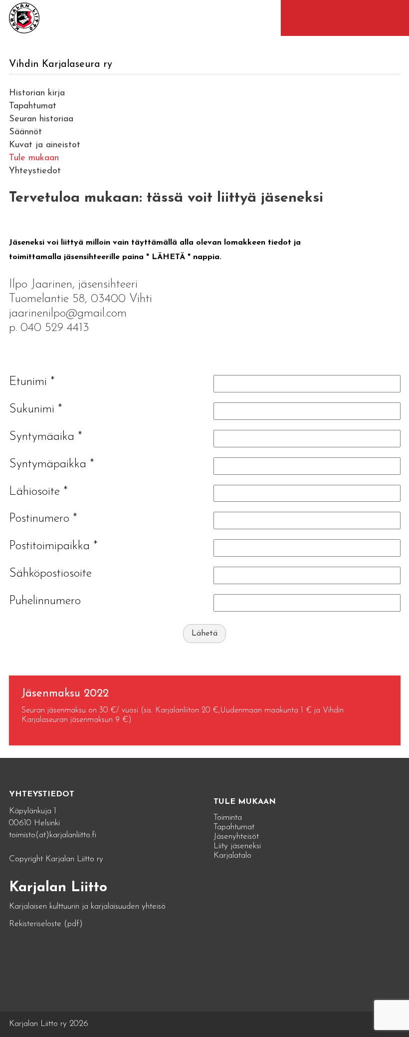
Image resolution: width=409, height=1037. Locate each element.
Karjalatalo (232, 855)
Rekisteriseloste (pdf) (46, 924)
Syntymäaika (45, 437)
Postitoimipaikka (53, 546)
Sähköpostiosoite (50, 574)
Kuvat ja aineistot (44, 145)
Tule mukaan (34, 158)
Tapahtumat (32, 106)
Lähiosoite (38, 492)
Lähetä (204, 634)
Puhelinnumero (45, 601)
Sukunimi (35, 409)
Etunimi (32, 382)
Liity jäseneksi (237, 846)
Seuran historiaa (41, 119)
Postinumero (43, 519)
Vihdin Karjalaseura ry (60, 64)
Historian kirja (37, 93)
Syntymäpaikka (51, 464)
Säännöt (25, 132)
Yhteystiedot (35, 171)
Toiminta (227, 817)
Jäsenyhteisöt (236, 836)
